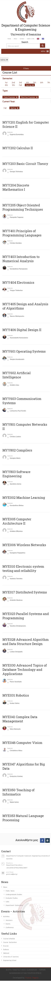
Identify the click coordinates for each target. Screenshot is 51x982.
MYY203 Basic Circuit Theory (25, 164)
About (15, 38)
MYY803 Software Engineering (16, 474)
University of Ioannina (11, 956)
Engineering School (9, 960)
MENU (3, 59)
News (5, 887)
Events (8, 924)
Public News (10, 891)
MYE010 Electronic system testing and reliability (23, 568)
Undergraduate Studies (14, 894)
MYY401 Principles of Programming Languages (21, 233)
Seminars (9, 920)
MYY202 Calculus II (17, 148)
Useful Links (30, 38)
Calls (7, 901)
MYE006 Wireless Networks (24, 545)
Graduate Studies (12, 898)
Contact (22, 38)
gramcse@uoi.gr (12, 874)
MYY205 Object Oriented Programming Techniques (22, 207)
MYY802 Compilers (17, 450)
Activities (6, 916)
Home (9, 38)
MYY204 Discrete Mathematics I (15, 187)
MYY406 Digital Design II (21, 330)
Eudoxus (6, 949)
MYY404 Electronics (18, 282)
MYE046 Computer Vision (22, 743)
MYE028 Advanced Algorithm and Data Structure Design (25, 641)
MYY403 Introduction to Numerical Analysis (20, 259)
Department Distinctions (14, 905)
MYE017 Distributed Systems (24, 592)
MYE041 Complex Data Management (19, 719)
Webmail (6, 953)
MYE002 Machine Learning (23, 497)
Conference (10, 927)
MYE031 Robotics (15, 695)
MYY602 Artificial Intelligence (16, 375)
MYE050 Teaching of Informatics (18, 792)
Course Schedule (9, 938)
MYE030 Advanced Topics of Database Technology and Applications (24, 669)
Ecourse (6, 946)
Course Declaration (10, 942)
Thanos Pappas (32, 977)
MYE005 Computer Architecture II (16, 521)
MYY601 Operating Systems (24, 351)
